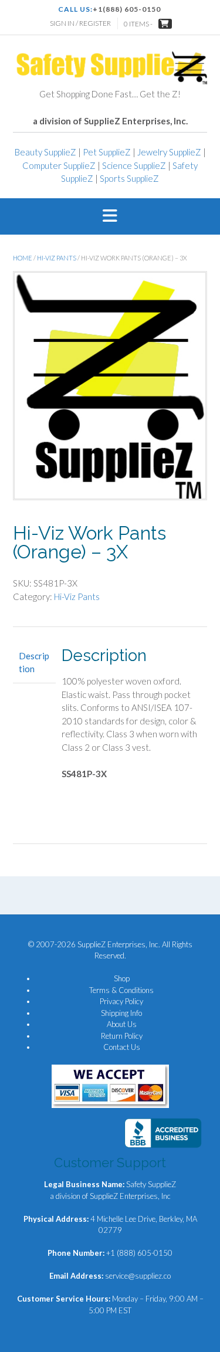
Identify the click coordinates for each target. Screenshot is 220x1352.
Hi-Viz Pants (56, 258)
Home (22, 258)
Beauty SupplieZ (45, 152)
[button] (110, 216)
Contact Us (121, 1047)
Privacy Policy (121, 1001)
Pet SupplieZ (107, 152)
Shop (122, 978)
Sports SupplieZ (129, 178)
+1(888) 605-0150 (127, 9)
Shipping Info (121, 1013)
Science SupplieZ (134, 165)
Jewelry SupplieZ (169, 152)
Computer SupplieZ (59, 165)
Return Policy (122, 1036)
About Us (122, 1024)
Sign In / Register (80, 23)
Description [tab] (34, 662)
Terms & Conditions (121, 990)
